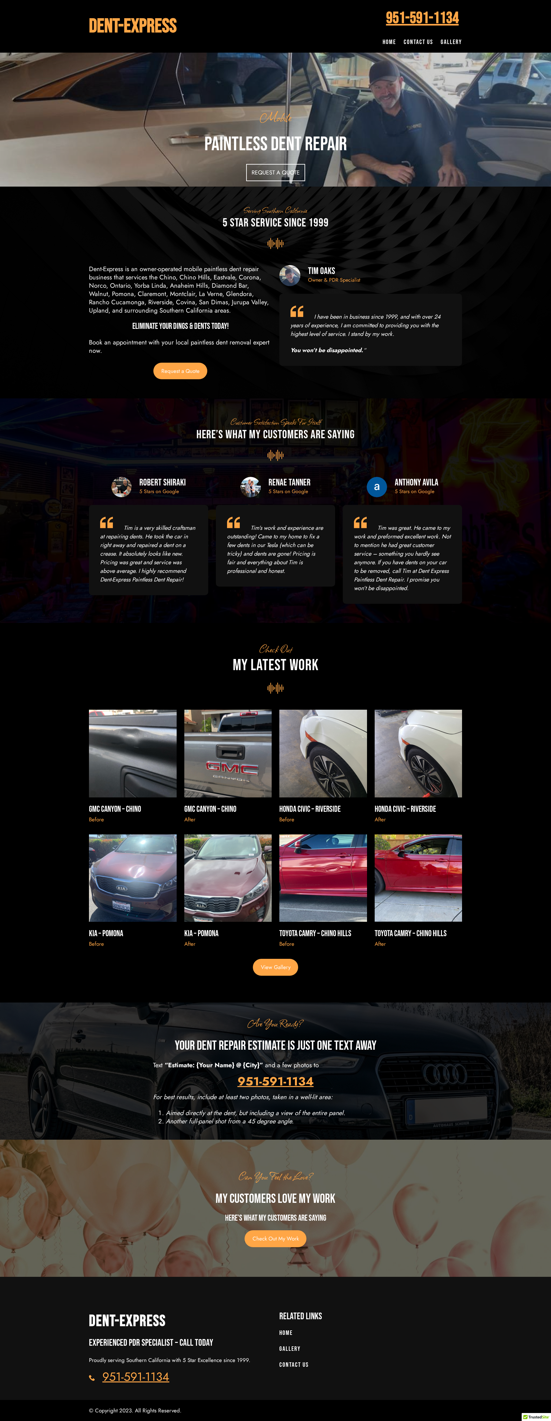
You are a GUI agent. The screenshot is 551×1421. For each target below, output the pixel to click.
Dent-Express (133, 26)
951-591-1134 (422, 18)
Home (389, 42)
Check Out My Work (276, 1238)
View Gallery (275, 967)
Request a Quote (276, 172)
